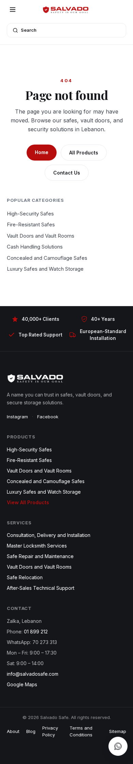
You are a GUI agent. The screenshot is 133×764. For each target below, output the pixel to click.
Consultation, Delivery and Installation (48, 535)
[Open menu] (12, 9)
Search (28, 30)
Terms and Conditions (81, 731)
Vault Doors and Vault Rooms (40, 236)
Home (41, 152)
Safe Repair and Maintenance (40, 556)
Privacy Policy (50, 731)
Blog (30, 731)
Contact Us (66, 173)
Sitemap (117, 731)
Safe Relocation (25, 577)
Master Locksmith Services (37, 546)
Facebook (47, 416)
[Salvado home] (66, 9)
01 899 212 (36, 631)
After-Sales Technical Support (40, 588)
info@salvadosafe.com (32, 674)
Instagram (17, 416)
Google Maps (22, 684)
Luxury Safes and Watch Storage (45, 269)
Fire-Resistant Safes (31, 224)
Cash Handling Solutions (35, 246)
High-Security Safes (30, 213)
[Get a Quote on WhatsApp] (118, 746)
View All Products (28, 502)
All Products (83, 152)
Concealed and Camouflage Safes (47, 258)
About (13, 731)
